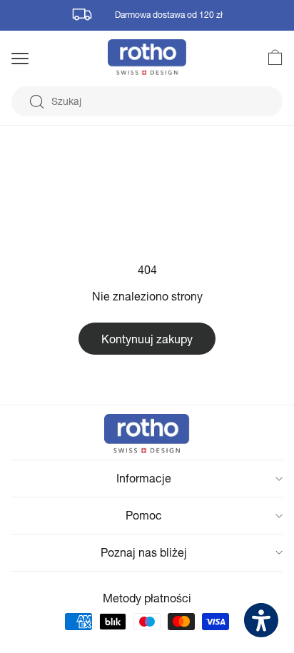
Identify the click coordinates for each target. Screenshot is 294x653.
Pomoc (144, 515)
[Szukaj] (36, 102)
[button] (38, 58)
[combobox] (147, 101)
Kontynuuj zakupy (147, 338)
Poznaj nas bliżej (144, 552)
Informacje (143, 478)
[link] (267, 57)
